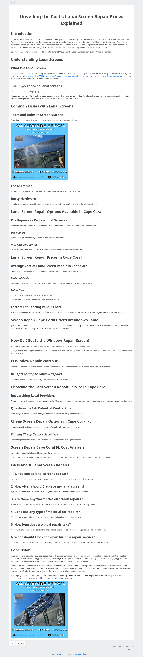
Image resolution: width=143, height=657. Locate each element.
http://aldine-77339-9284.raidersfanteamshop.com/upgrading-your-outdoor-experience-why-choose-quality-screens (77, 76)
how (64, 654)
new (53, 654)
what (58, 654)
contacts (78, 654)
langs (70, 654)
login (85, 654)
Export (20, 643)
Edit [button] (11, 643)
